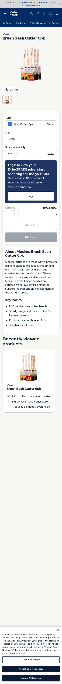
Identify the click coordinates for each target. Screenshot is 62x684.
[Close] (57, 630)
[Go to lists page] (37, 13)
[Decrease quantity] (6, 214)
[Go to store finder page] (44, 13)
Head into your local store (24, 182)
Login (31, 196)
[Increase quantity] (22, 214)
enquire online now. (20, 187)
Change (50, 124)
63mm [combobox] (11, 139)
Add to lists (31, 225)
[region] (31, 655)
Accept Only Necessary (31, 669)
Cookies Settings (31, 659)
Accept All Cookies (31, 678)
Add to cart (31, 237)
